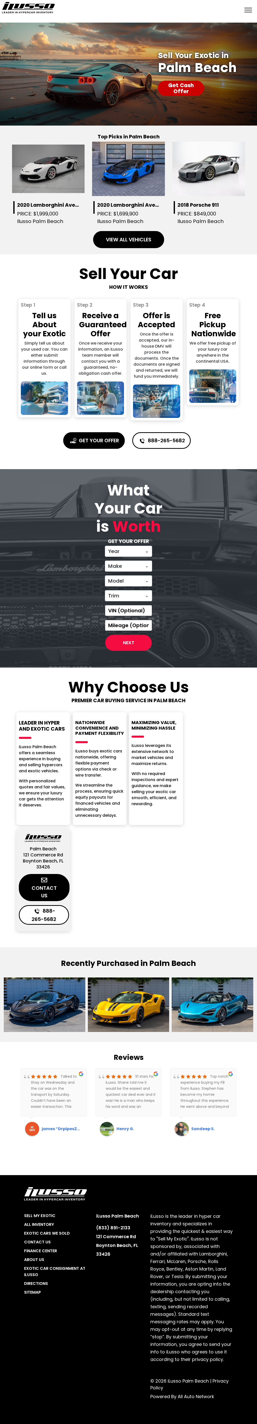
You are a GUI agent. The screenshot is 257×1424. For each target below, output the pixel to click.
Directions (36, 1283)
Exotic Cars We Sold (47, 1233)
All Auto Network (196, 1396)
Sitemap (32, 1292)
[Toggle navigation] (248, 10)
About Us (34, 1260)
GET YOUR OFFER (98, 440)
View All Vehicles (128, 239)
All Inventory (39, 1224)
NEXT (128, 643)
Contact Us (44, 892)
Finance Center (40, 1251)
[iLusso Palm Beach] (28, 7)
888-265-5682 (166, 440)
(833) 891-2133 (113, 1228)
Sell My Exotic (39, 1216)
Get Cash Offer (181, 88)
